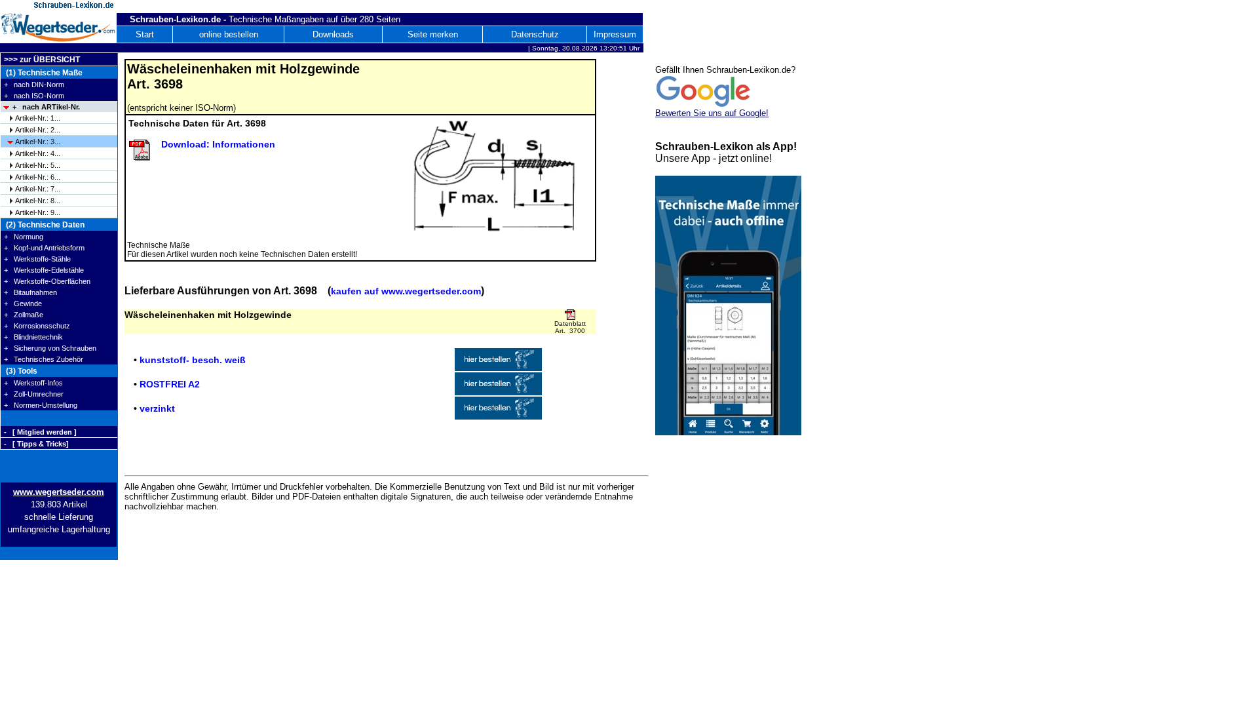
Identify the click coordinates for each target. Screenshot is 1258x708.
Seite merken (433, 34)
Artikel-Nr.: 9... (37, 212)
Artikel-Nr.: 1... (37, 118)
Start (145, 34)
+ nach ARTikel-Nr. (46, 107)
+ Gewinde (23, 303)
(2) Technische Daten (44, 224)
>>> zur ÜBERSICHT (42, 59)
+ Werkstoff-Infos (33, 383)
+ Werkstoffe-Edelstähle (44, 270)
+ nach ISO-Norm (34, 96)
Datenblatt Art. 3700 (570, 327)
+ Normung (23, 237)
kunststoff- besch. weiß (193, 360)
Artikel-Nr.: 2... (37, 130)
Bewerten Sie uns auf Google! (712, 113)
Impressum (615, 34)
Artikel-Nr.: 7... (37, 189)
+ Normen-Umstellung (40, 405)
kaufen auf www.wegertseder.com (406, 291)
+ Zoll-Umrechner (34, 394)
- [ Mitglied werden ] (40, 432)
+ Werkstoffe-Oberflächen (47, 281)
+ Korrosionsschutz (37, 326)
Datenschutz (535, 34)
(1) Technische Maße (43, 72)
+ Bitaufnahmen (30, 292)
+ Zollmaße (23, 315)
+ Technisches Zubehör (43, 359)
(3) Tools (20, 371)
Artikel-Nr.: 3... (37, 142)
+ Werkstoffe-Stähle (37, 259)
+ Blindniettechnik (33, 337)
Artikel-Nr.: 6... (37, 177)
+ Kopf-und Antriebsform (44, 248)
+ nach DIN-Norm (34, 84)
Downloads (333, 34)
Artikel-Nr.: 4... (37, 153)
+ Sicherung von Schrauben (50, 348)
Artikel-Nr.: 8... (37, 201)
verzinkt (157, 408)
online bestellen (228, 34)
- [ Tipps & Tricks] (36, 444)
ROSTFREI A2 (170, 384)
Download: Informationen (218, 144)
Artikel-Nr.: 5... (37, 165)
